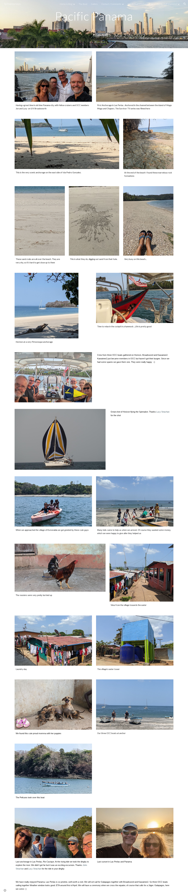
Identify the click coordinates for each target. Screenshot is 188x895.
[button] (184, 4)
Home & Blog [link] (66, 4)
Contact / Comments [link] (111, 4)
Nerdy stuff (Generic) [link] (167, 4)
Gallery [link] (94, 4)
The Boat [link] (83, 4)
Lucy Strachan (162, 412)
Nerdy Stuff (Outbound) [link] (139, 4)
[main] (94, 16)
